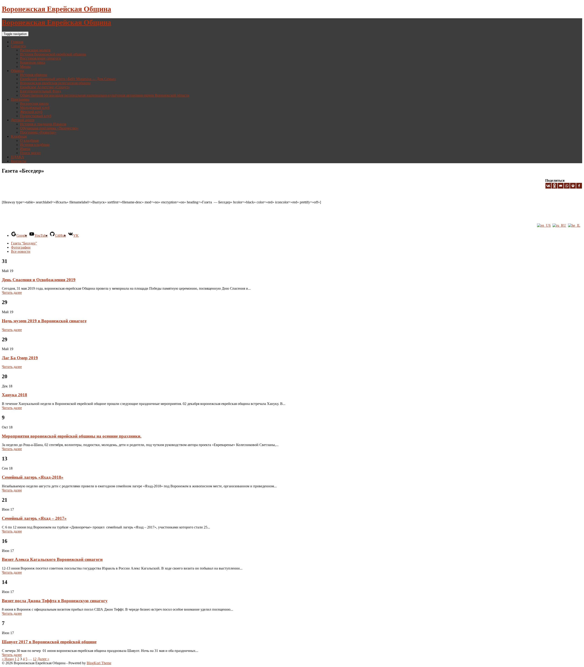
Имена (25, 149)
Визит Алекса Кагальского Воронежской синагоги (52, 559)
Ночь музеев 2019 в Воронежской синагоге (44, 320)
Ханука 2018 (14, 394)
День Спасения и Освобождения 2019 (39, 279)
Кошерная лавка (32, 62)
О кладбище (29, 140)
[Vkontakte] (548, 186)
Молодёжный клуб (35, 108)
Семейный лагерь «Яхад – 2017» (34, 518)
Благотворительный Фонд (40, 91)
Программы (20, 99)
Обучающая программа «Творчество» (49, 128)
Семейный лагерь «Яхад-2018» (32, 477)
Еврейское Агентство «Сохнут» (45, 87)
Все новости (20, 251)
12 (34, 659)
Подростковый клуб (35, 116)
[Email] (561, 186)
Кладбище (19, 136)
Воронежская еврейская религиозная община (55, 83)
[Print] (573, 186)
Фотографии (21, 247)
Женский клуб (31, 112)
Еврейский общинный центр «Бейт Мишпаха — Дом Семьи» (68, 79)
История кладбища (35, 145)
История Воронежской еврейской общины (53, 54)
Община (17, 71)
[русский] (559, 225)
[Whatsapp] (567, 186)
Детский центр (22, 120)
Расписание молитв (35, 50)
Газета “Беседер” (24, 243)
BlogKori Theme (99, 663)
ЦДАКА (17, 157)
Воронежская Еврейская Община (56, 9)
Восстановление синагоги (40, 58)
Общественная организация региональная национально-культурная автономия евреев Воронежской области (104, 95)
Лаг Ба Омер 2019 (20, 357)
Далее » (43, 659)
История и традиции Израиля (43, 124)
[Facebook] (579, 186)
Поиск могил (30, 153)
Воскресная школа (34, 103)
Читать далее (12, 292)
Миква (25, 66)
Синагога (18, 46)
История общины (33, 75)
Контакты (18, 161)
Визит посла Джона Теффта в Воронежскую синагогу (55, 600)
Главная (17, 42)
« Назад (8, 659)
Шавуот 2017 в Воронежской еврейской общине (49, 641)
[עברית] (574, 225)
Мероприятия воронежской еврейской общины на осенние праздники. (71, 436)
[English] (544, 225)
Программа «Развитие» (38, 132)
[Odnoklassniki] (554, 186)
